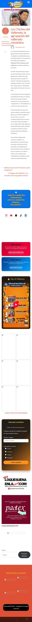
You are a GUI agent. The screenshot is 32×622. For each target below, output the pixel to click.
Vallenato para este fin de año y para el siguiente (17, 169)
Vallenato (5, 37)
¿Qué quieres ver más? (9, 446)
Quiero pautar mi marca (16, 267)
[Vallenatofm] (16, 7)
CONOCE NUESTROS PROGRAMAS (16, 413)
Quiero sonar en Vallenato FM (16, 252)
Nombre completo (8, 437)
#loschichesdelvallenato (8, 45)
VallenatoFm (20, 47)
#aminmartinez (5, 41)
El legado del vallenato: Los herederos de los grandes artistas (16, 174)
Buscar (4, 550)
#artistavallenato (6, 43)
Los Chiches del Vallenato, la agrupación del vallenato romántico (20, 35)
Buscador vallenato (24, 555)
